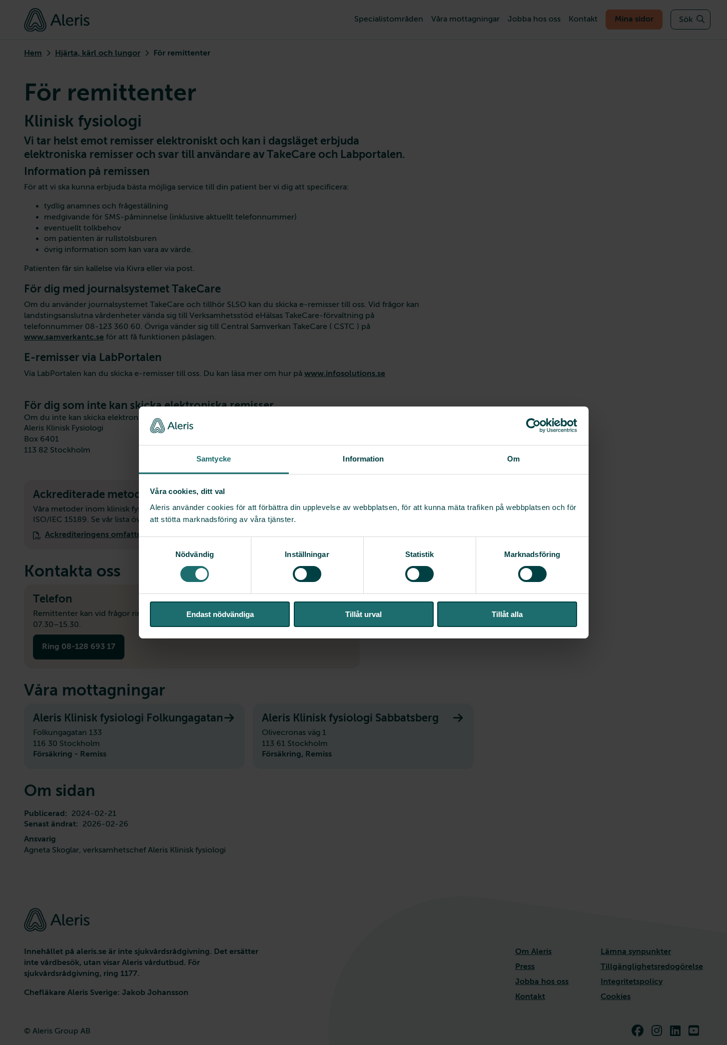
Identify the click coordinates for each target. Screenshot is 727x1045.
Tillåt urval (363, 614)
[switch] (307, 574)
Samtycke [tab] (213, 458)
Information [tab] (363, 458)
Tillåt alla (507, 614)
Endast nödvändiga (220, 614)
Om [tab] (513, 458)
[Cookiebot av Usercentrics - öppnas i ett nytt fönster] (533, 425)
